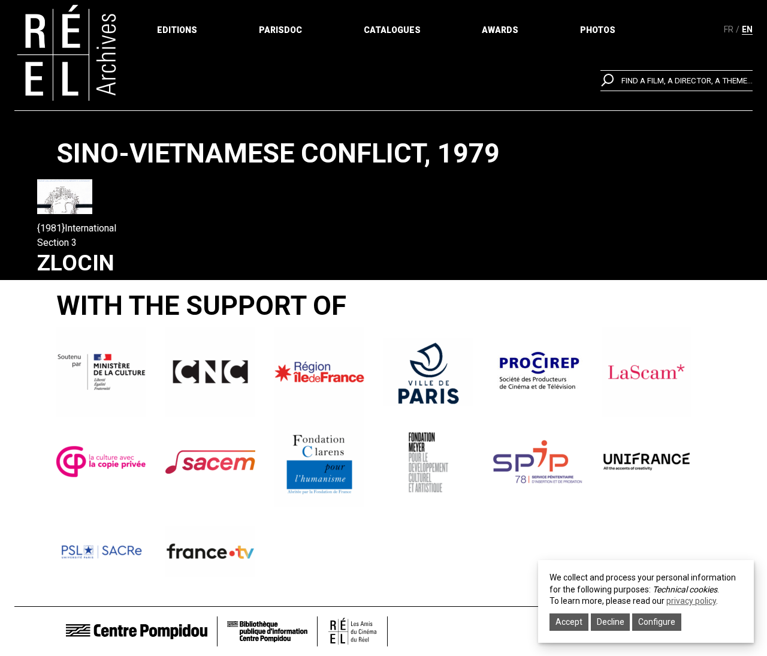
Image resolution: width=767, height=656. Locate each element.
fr (728, 29)
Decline (610, 622)
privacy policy (691, 601)
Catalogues (392, 30)
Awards (500, 30)
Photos (597, 30)
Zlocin (75, 263)
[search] (676, 80)
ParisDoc (280, 30)
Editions (177, 30)
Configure (656, 622)
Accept (568, 622)
